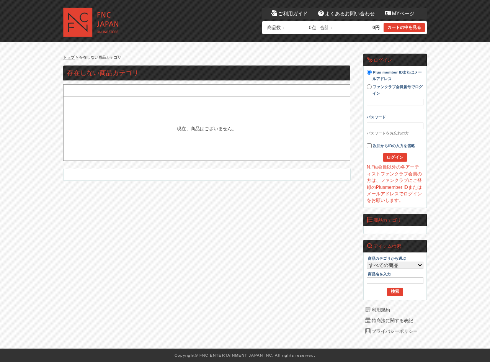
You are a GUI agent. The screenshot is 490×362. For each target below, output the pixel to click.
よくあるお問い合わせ (350, 13)
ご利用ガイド (293, 13)
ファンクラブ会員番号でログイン (397, 90)
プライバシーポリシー (395, 331)
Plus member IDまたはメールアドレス (397, 75)
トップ (69, 57)
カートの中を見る (404, 27)
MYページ (403, 13)
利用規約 (381, 309)
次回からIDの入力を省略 (393, 146)
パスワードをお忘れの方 (388, 133)
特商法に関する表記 (392, 320)
